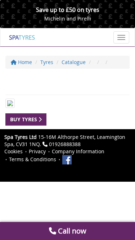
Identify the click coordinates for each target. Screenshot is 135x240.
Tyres (46, 62)
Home (24, 62)
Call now (71, 231)
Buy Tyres (24, 119)
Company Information (78, 151)
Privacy (37, 151)
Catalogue (74, 62)
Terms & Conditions (32, 159)
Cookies (13, 151)
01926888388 (65, 144)
